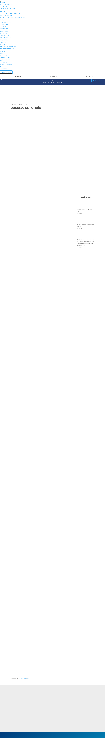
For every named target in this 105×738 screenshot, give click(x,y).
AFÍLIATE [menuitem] (2, 70)
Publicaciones (66, 704)
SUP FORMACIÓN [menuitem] (4, 28)
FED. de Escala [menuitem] (3, 10)
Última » (29, 678)
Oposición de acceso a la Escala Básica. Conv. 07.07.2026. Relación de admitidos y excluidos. (38, 382)
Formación (31, 698)
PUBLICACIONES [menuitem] (4, 55)
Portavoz (84, 701)
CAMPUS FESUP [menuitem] (4, 32)
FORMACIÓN (48, 80)
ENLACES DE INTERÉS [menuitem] (5, 22)
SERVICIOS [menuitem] (2, 51)
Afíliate (59, 82)
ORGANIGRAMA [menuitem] (4, 39)
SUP (15, 158)
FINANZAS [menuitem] (2, 44)
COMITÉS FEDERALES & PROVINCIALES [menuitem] (10, 13)
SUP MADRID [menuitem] (3, 68)
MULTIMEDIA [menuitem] (3, 62)
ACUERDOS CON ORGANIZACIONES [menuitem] (9, 46)
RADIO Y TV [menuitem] (3, 61)
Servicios (30, 701)
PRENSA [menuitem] (2, 53)
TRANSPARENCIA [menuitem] (4, 35)
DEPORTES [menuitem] (3, 19)
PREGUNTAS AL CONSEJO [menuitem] (6, 15)
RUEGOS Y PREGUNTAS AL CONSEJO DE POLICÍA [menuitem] (12, 17)
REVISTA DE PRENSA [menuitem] (5, 59)
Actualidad (31, 695)
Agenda (30, 704)
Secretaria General (87, 695)
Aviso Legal (48, 698)
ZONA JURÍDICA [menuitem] (4, 24)
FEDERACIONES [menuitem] (4, 6)
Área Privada (6, 72)
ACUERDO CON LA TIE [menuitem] (5, 37)
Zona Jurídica (66, 701)
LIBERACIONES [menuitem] (4, 41)
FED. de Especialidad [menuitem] (5, 12)
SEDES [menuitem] (1, 66)
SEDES (52, 82)
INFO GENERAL (27, 80)
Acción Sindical (86, 698)
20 (24, 678)
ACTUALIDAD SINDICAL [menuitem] (6, 4)
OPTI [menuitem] (1, 50)
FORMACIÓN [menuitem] (3, 26)
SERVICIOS (79, 80)
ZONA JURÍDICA (38, 80)
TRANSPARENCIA (68, 80)
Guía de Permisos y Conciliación (22, 551)
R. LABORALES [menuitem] (3, 33)
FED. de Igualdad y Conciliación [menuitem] (7, 8)
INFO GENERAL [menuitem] (4, 2)
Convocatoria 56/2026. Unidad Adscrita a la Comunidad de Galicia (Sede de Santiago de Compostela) (40, 607)
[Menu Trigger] (0, 1)
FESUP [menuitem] (1, 30)
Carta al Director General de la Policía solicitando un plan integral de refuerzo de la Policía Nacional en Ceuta (39, 438)
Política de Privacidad (51, 695)
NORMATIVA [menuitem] (3, 42)
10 (23, 678)
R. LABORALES (58, 80)
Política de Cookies (50, 701)
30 (25, 678)
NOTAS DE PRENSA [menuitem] (5, 57)
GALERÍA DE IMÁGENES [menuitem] (6, 64)
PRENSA (45, 82)
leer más (14, 162)
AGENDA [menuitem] (2, 21)
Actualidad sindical (67, 698)
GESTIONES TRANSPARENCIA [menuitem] (7, 48)
